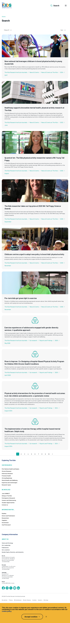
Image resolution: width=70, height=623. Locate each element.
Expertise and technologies (9, 482)
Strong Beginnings (7, 478)
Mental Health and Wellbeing (10, 480)
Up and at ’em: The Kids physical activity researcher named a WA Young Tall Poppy (34, 159)
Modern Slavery (27, 600)
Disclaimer (4, 600)
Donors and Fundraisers (8, 515)
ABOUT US (5, 539)
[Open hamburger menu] (65, 5)
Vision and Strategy (7, 543)
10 (48, 454)
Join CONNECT (6, 493)
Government (5, 522)
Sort (62, 30)
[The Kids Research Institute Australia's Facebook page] (3, 588)
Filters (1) (6, 30)
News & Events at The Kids (49, 72)
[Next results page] (52, 454)
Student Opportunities (8, 502)
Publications (5, 547)
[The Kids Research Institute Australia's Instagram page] (7, 588)
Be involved (6, 489)
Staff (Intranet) (6, 525)
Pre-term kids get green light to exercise (21, 298)
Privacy (11, 600)
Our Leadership (6, 545)
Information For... (8, 509)
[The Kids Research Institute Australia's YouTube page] (14, 588)
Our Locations (6, 550)
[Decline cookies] (46, 616)
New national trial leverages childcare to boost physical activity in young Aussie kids (33, 62)
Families (4, 513)
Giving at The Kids (7, 495)
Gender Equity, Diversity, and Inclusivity (13, 552)
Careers (40, 600)
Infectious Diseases (7, 473)
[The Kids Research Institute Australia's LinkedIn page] (18, 588)
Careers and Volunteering (9, 500)
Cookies (34, 600)
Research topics (6, 485)
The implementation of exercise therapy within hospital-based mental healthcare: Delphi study (32, 430)
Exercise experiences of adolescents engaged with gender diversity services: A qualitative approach (31, 328)
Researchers (5, 518)
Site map (46, 600)
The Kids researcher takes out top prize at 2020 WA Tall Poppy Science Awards (33, 207)
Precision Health (6, 475)
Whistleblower (18, 600)
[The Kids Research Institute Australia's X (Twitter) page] (10, 588)
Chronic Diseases (6, 471)
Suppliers (4, 520)
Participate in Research (8, 498)
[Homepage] (6, 6)
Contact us (5, 505)
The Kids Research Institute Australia (16, 72)
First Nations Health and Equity (10, 469)
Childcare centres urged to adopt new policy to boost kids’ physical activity (34, 254)
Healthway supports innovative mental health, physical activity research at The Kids (34, 109)
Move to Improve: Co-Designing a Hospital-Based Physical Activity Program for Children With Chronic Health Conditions (34, 362)
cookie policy (6, 611)
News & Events (34, 72)
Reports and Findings (45, 340)
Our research (33, 340)
